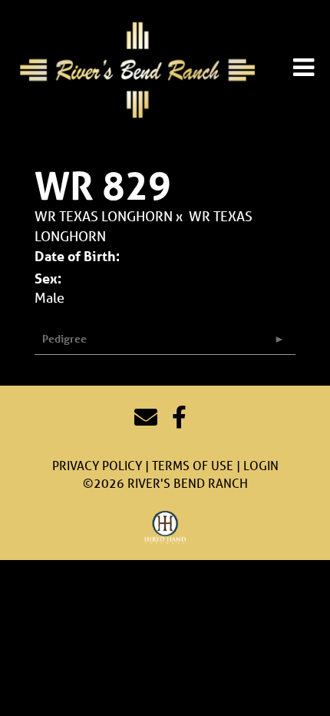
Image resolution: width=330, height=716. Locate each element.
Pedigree (64, 338)
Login (261, 465)
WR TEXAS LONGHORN (104, 215)
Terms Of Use (192, 465)
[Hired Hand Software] (165, 528)
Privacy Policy (97, 465)
